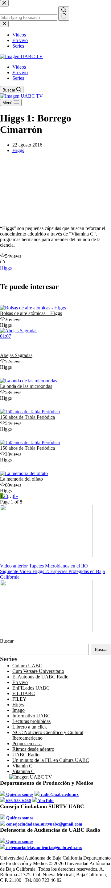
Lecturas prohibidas (31, 721)
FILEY (19, 699)
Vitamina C (23, 771)
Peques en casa (27, 743)
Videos (19, 67)
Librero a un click (29, 726)
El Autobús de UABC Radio (40, 676)
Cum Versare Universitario (38, 671)
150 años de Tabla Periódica (27, 417)
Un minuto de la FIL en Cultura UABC (50, 760)
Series (18, 78)
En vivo (20, 72)
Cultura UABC (27, 665)
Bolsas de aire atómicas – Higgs (31, 313)
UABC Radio (25, 754)
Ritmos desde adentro (33, 749)
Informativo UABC (31, 715)
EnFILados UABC (31, 687)
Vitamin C (22, 765)
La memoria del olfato (21, 479)
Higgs (18, 150)
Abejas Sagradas (16, 355)
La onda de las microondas (26, 386)
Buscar (7, 641)
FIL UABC (23, 693)
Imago (18, 710)
